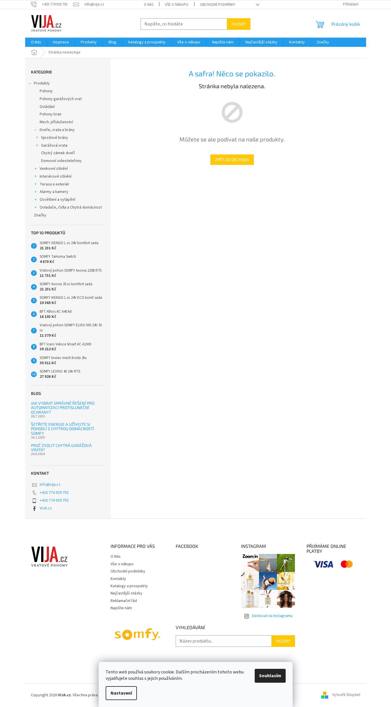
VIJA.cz (46, 508)
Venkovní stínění (54, 169)
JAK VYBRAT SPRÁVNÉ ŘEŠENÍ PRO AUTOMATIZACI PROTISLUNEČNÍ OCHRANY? (62, 407)
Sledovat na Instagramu (272, 616)
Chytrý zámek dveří (58, 153)
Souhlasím (270, 676)
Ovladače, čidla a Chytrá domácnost (71, 207)
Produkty (42, 83)
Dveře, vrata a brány (57, 130)
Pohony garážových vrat (61, 99)
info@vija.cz (50, 484)
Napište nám (121, 608)
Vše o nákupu (176, 4)
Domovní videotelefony (61, 161)
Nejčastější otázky (126, 593)
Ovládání (47, 107)
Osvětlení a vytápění (57, 199)
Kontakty (118, 579)
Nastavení (121, 693)
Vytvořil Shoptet (346, 695)
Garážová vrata (54, 145)
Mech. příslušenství (56, 122)
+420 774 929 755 (54, 493)
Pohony (46, 91)
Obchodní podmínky (217, 4)
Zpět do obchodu (232, 159)
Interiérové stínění (55, 176)
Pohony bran (50, 114)
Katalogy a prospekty (129, 586)
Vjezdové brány (54, 138)
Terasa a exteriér (54, 184)
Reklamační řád (124, 601)
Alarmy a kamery (54, 192)
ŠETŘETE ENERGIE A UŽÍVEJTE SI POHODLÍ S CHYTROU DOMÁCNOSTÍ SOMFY (62, 428)
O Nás (148, 4)
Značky (40, 215)
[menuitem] (36, 42)
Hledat (239, 23)
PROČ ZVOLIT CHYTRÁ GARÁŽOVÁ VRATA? (61, 447)
